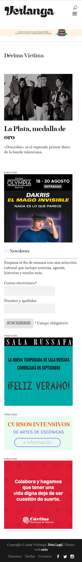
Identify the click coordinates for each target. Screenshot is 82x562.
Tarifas (30, 556)
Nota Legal (55, 545)
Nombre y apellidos (20, 301)
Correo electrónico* (20, 283)
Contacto (45, 556)
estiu (44, 549)
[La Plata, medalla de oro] (38, 97)
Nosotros (14, 556)
